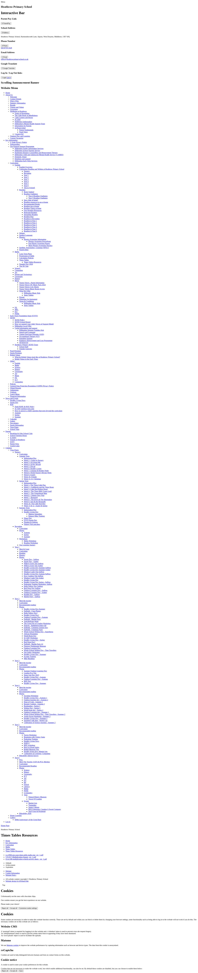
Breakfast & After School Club (21, 433)
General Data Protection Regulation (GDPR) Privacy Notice (32, 386)
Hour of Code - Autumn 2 (33, 702)
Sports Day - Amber (31, 562)
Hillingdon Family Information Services (29, 148)
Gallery (12, 818)
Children (9, 448)
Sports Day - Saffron (31, 559)
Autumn (18, 413)
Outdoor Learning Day (32, 648)
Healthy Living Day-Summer (34, 609)
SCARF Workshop (31, 638)
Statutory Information (18, 103)
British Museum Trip (31, 749)
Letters (12, 421)
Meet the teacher (25, 601)
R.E (16, 312)
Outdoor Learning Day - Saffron (35, 590)
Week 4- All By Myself (32, 464)
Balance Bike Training (36, 516)
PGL (21, 760)
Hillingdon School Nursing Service (27, 151)
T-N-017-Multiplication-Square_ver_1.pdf (21, 857)
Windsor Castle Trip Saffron (34, 572)
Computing (19, 270)
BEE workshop (29, 745)
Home (8, 93)
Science (17, 268)
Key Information (12, 140)
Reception (27, 173)
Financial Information (18, 396)
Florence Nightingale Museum (35, 646)
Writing (22, 233)
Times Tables (24, 260)
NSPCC (27, 743)
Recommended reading (27, 605)
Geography (19, 277)
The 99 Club (23, 266)
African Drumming (31, 634)
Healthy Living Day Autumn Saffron (37, 574)
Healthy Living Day (31, 512)
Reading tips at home (31, 206)
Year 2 (26, 177)
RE (25, 782)
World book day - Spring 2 (33, 710)
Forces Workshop (30, 735)
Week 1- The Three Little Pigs (35, 485)
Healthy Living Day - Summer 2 (35, 718)
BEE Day (27, 681)
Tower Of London (35, 799)
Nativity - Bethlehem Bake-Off (35, 626)
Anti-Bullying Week (31, 621)
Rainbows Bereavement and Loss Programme (35, 341)
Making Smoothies (35, 514)
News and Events (12, 398)
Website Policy (11, 875)
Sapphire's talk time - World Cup (35, 721)
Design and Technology (23, 274)
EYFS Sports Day (30, 520)
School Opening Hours (18, 436)
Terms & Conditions (26, 301)
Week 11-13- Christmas (32, 479)
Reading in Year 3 (30, 225)
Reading (22, 190)
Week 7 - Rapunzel (31, 497)
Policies (13, 384)
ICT (25, 776)
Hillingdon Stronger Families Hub (31, 330)
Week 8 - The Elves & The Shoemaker (38, 500)
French (26, 785)
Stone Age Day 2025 (31, 675)
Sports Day (14, 402)
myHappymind (20, 128)
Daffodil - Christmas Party (33, 630)
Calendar (13, 419)
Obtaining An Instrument (28, 299)
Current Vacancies (16, 138)
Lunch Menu (14, 394)
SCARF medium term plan (24, 409)
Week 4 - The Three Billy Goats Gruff (38, 491)
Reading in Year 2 (30, 223)
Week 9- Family (29, 475)
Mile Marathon (29, 659)
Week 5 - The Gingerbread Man (35, 493)
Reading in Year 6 (30, 231)
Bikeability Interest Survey (28, 756)
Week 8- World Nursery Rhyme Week (37, 473)
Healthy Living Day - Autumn (35, 677)
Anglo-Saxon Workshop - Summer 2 (37, 716)
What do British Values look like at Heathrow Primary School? (37, 357)
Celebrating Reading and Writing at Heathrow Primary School (41, 169)
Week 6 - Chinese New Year (34, 495)
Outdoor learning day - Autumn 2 (36, 700)
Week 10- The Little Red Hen (34, 504)
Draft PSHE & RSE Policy (24, 407)
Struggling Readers (31, 215)
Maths (17, 252)
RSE (12, 405)
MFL (16, 310)
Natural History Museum (37, 797)
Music (17, 281)
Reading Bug (28, 217)
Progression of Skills (26, 256)
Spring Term (23, 481)
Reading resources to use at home (36, 202)
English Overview (25, 167)
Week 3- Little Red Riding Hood (36, 489)
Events (26, 801)
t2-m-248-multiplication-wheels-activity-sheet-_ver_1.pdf (26, 859)
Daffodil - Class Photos (32, 611)
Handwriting (23, 250)
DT (25, 780)
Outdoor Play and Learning (20, 136)
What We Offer (24, 291)
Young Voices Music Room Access (32, 289)
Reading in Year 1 (30, 221)
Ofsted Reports (15, 388)
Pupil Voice (23, 132)
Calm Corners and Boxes (24, 118)
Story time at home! (31, 200)
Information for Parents (23, 126)
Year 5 (26, 184)
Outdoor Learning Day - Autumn (36, 617)
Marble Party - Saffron (32, 597)
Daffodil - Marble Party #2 (33, 644)
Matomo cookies (13, 945)
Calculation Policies (26, 258)
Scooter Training (30, 657)
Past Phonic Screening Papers (39, 243)
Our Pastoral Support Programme (22, 146)
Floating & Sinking (31, 522)
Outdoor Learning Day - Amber (35, 592)
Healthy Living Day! (31, 615)
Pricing (21, 297)
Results (12, 105)
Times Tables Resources (32, 262)
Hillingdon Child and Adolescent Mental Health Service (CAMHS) (39, 155)
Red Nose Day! (29, 642)
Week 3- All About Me (32, 462)
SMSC (12, 361)
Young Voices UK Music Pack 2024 (32, 285)
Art (16, 272)
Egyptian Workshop (31, 696)
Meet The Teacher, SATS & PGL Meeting (34, 762)
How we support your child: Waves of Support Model (34, 324)
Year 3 (26, 179)
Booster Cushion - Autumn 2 (34, 704)
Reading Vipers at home (32, 208)
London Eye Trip (30, 673)
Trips (26, 795)
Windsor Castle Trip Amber (34, 578)
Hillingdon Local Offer (23, 326)
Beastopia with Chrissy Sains (34, 737)
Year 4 (26, 182)
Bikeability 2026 (25, 813)
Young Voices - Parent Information (31, 283)
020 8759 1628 (6, 48)
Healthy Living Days (17, 400)
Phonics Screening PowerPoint (39, 241)
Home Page (5, 826)
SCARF (18, 120)
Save (21, 971)
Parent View (14, 444)
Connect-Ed (19, 134)
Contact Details (15, 99)
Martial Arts (32, 803)
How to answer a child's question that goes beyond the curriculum (38, 411)
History (17, 279)
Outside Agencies (25, 349)
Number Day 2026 (26, 264)
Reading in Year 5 (30, 229)
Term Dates (14, 427)
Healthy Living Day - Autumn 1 (35, 698)
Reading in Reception (32, 219)
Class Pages (14, 450)
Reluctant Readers (30, 213)
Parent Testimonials (26, 130)
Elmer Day (28, 518)
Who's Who (14, 101)
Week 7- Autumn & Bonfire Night (36, 471)
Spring (17, 415)
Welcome (13, 97)
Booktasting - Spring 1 (32, 706)
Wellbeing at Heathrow (18, 111)
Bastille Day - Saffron (32, 595)
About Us (9, 95)
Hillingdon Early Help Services (26, 161)
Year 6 (26, 186)
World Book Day (30, 636)
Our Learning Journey (27, 545)
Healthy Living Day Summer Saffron (37, 568)
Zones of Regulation (22, 113)
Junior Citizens (33, 807)
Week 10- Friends (30, 477)
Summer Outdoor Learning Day (35, 671)
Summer (18, 417)
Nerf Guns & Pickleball (36, 811)
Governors (14, 109)
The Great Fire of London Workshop (37, 623)
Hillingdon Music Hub (32, 293)
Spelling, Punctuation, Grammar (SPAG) (34, 248)
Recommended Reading (28, 766)
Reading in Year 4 (30, 227)
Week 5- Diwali (29, 467)
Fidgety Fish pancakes (32, 524)
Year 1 (26, 175)
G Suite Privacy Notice (18, 142)
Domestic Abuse (21, 157)
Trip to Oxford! (29, 188)
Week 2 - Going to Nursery (34, 460)
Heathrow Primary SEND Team (26, 345)
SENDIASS (23, 343)
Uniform (13, 392)
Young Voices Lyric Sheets (29, 287)
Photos (21, 531)
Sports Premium (16, 353)
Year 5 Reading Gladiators (38, 198)
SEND (12, 318)
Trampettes (32, 805)
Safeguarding (15, 144)
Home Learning (16, 816)
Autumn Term (24, 456)
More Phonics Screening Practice (40, 246)
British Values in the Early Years (26, 359)
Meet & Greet (24, 549)
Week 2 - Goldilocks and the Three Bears (39, 487)
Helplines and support (22, 159)
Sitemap (8, 871)
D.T (16, 380)
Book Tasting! (29, 192)
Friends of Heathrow (17, 440)
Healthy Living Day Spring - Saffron (37, 582)
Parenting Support (25, 338)
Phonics (22, 237)
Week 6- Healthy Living (32, 469)
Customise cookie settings (28, 908)
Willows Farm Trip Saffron (33, 564)
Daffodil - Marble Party (32, 619)
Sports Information (17, 425)
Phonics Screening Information (35, 239)
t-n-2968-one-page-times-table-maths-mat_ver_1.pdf (24, 855)
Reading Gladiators (31, 194)
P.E (16, 308)
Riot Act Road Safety (31, 747)
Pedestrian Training (31, 739)
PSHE (17, 314)
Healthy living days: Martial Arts (35, 751)
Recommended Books (32, 204)
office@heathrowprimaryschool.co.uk (14, 59)
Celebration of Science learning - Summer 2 (39, 723)
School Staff (23, 347)
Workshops (23, 539)
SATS (12, 442)
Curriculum (14, 163)
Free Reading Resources (32, 210)
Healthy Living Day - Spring (34, 640)
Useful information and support (26, 328)
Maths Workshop (30, 541)
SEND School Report (22, 322)
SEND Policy (20, 320)
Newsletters (14, 423)
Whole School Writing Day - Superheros (38, 632)
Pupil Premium (15, 351)
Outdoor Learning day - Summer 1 (36, 712)
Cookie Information (13, 873)
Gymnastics (28, 793)
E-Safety (13, 438)
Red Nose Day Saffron (32, 588)
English (17, 165)
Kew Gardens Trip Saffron (33, 576)
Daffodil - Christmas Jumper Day (36, 628)
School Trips (14, 429)
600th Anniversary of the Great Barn (28, 820)
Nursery (27, 171)
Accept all (13, 908)
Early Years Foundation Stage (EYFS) (24, 316)
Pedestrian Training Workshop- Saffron (38, 584)
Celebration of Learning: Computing (37, 754)
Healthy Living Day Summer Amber (37, 570)
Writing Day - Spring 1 (32, 708)
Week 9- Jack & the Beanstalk (35, 502)
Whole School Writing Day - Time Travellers (40, 650)
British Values (15, 355)
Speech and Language (27, 332)
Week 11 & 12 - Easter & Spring (35, 506)
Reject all (5, 908)
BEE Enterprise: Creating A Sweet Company (44, 809)
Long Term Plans (25, 254)
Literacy (27, 787)
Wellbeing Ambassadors (23, 122)
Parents (8, 431)
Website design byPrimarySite (17, 881)
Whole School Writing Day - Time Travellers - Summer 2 (44, 714)
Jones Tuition (28, 295)
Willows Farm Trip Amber (33, 566)
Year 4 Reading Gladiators (38, 196)
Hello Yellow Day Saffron (33, 586)
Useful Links (14, 446)
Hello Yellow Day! (30, 613)
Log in (9, 77)
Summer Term (24, 508)
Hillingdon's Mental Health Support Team (30, 124)
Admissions (14, 390)
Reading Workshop (31, 543)
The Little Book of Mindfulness (26, 115)
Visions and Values (17, 107)
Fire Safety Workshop (32, 652)
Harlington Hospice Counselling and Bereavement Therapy (36, 153)
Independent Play (30, 458)
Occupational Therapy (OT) (29, 336)
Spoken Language (25, 235)
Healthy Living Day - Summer (35, 654)
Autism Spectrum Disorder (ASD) (31, 334)
